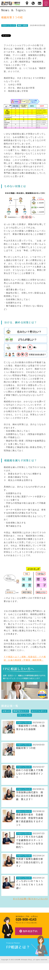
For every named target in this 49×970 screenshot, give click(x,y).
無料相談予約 (30, 931)
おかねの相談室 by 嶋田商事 (10, 3)
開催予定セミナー (20, 711)
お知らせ (6, 711)
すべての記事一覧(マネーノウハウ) (30, 899)
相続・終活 (22, 25)
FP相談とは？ (18, 947)
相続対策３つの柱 (26, 748)
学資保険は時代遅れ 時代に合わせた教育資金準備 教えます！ (29, 796)
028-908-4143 (26, 919)
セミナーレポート (39, 711)
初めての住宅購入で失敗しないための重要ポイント (29, 773)
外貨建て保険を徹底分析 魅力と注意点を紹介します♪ (31, 862)
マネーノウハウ (8, 25)
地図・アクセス (27, 3)
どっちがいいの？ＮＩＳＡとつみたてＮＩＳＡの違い (29, 884)
